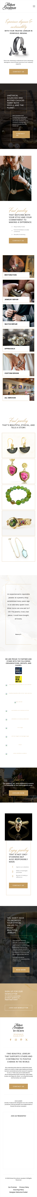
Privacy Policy (24, 1187)
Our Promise (12, 1187)
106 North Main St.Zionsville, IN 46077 (18, 1035)
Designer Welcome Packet (18, 1192)
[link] (18, 670)
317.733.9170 (18, 1031)
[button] (21, 589)
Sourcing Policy (18, 1190)
